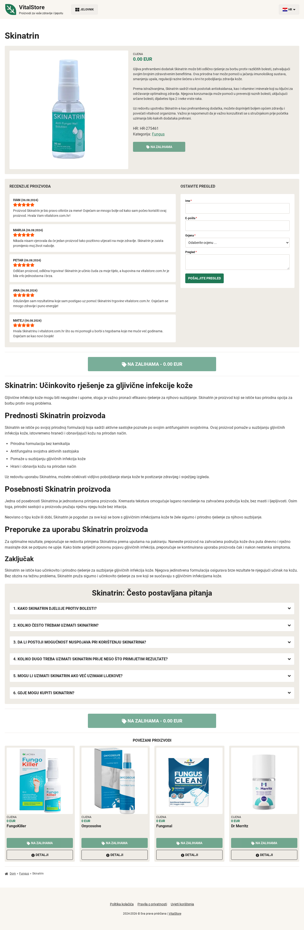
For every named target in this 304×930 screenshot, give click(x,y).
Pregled (191, 252)
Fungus (158, 134)
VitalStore (175, 913)
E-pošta (191, 218)
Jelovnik (87, 9)
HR (290, 9)
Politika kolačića (122, 904)
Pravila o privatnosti (152, 904)
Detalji (42, 855)
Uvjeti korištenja (182, 904)
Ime (188, 201)
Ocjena (190, 235)
